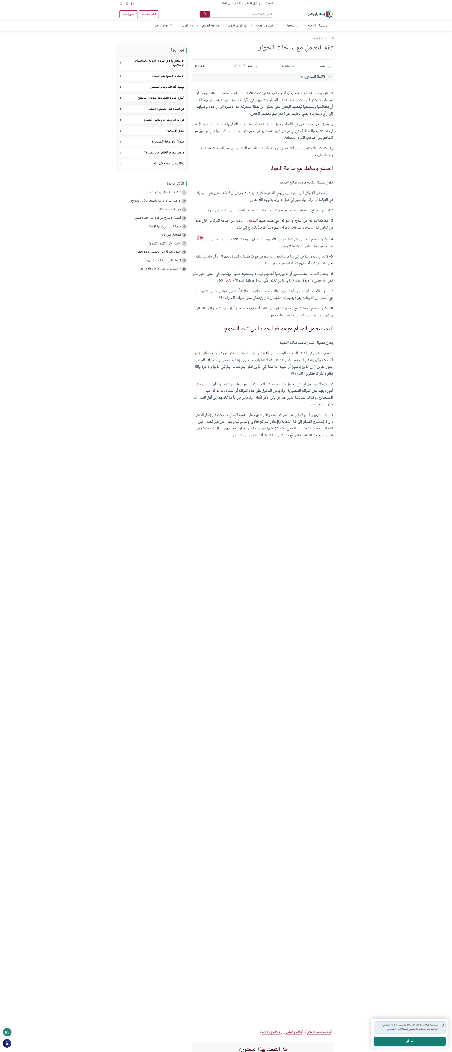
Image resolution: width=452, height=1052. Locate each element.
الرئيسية (323, 25)
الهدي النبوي (235, 25)
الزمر (228, 280)
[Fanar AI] (7, 1043)
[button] (244, 66)
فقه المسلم (208, 25)
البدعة (253, 221)
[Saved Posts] (121, 3)
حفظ (323, 66)
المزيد (185, 25)
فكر (310, 25)
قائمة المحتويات (312, 77)
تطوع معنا (128, 14)
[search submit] (205, 14)
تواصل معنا (161, 25)
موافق (409, 1041)
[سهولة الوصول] (127, 3)
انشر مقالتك (149, 14)
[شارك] (7, 1032)
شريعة (290, 25)
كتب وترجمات (264, 25)
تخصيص (391, 1029)
